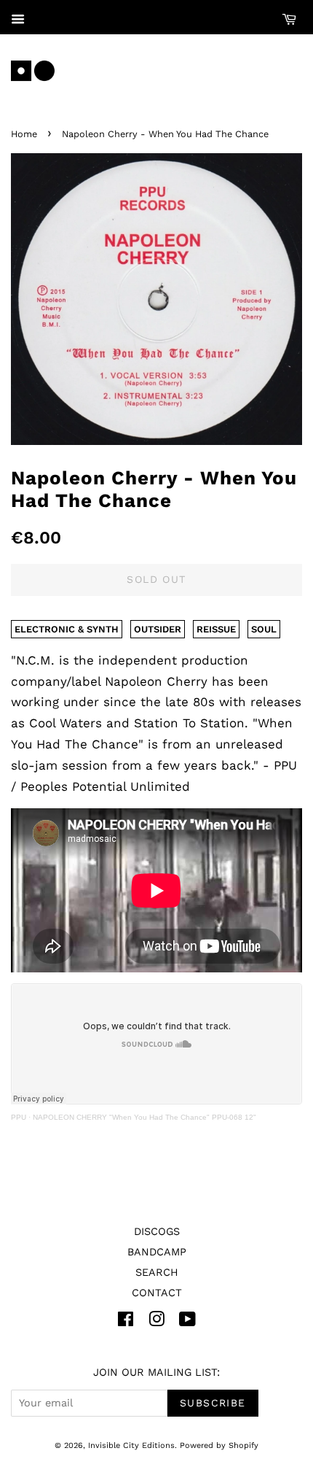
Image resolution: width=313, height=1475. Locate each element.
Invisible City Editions (131, 1445)
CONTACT (157, 1293)
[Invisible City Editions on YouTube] (187, 1322)
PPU (18, 1117)
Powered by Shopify (219, 1445)
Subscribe (213, 1403)
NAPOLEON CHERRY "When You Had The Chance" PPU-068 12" (144, 1117)
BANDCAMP (156, 1252)
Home (24, 133)
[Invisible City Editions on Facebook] (125, 1322)
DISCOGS (157, 1232)
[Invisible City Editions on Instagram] (156, 1322)
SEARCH (156, 1272)
